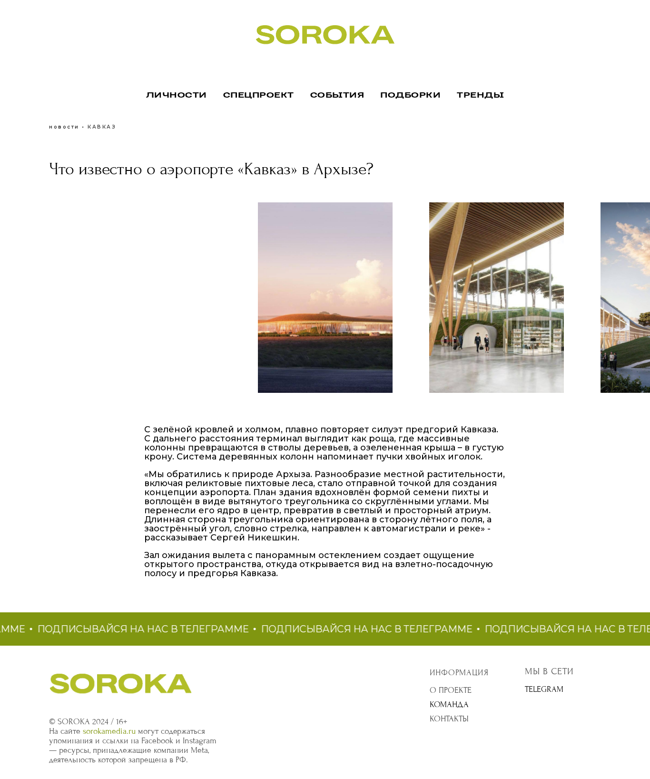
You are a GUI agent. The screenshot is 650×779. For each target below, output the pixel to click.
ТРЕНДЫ (480, 95)
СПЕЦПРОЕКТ (258, 95)
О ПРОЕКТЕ (451, 690)
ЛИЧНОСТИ (176, 95)
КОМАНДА (449, 704)
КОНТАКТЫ (449, 718)
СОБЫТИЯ (337, 95)
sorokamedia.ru (109, 731)
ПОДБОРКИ (410, 95)
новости (64, 127)
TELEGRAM (544, 689)
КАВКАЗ (102, 127)
